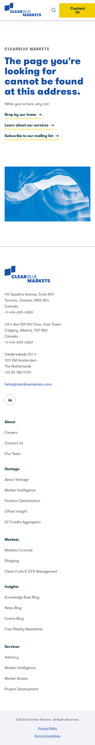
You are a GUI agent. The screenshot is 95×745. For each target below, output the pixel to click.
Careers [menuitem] (11, 433)
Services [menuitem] (12, 647)
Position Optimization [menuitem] (22, 501)
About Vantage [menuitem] (17, 480)
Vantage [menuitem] (12, 469)
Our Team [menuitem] (13, 454)
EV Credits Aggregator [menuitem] (23, 522)
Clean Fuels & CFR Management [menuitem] (31, 571)
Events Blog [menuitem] (14, 618)
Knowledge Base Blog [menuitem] (22, 597)
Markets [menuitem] (12, 540)
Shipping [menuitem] (12, 561)
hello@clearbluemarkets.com (28, 384)
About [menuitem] (10, 422)
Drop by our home (20, 115)
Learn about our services (26, 125)
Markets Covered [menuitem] (18, 550)
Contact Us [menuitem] (14, 443)
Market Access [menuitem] (16, 678)
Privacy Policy (47, 728)
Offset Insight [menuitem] (16, 511)
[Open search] (53, 10)
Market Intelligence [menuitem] (20, 490)
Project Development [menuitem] (22, 689)
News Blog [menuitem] (13, 608)
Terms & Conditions (47, 736)
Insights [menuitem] (12, 587)
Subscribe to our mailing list (29, 136)
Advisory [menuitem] (12, 657)
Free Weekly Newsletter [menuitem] (24, 629)
